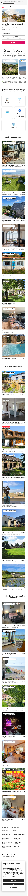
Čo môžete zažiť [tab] (14, 830)
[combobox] (13, 33)
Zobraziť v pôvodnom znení (8, 3)
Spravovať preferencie (13, 887)
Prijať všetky (13, 880)
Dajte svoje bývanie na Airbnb (17, 7)
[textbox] (7, 38)
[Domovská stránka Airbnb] (3, 7)
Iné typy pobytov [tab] (5, 830)
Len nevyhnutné (13, 884)
